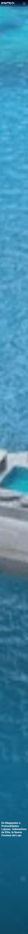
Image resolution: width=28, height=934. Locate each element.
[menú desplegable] (24, 3)
